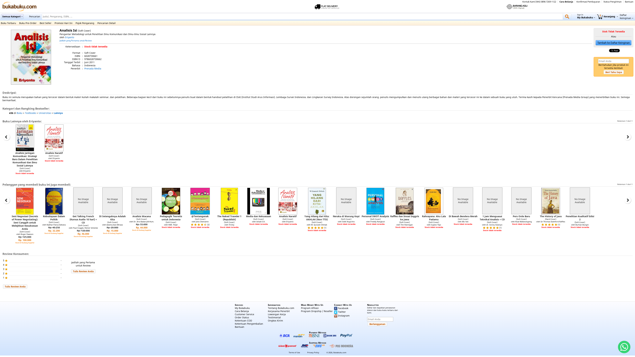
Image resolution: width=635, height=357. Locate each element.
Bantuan (629, 1)
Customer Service (244, 314)
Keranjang (608, 16)
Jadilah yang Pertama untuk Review (76, 40)
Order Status (242, 317)
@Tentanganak (200, 216)
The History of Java (551, 216)
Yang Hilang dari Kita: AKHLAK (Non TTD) (316, 218)
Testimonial (274, 317)
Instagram (344, 315)
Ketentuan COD (243, 320)
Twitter (342, 311)
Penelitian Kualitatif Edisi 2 (580, 218)
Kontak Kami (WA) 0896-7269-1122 (539, 1)
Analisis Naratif (54, 153)
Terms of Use (294, 352)
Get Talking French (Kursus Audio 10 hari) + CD (83, 219)
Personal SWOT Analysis (375, 216)
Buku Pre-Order (28, 23)
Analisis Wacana (141, 216)
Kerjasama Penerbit (279, 311)
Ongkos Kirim (275, 320)
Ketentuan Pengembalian (249, 323)
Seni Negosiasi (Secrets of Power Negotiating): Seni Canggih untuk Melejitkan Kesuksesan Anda (25, 222)
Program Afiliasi (310, 308)
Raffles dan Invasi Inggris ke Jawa (404, 218)
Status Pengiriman (612, 1)
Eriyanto (69, 37)
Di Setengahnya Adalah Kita (112, 218)
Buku (19, 113)
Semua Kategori (11, 16)
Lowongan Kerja (277, 314)
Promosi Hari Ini (63, 23)
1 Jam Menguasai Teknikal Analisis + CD (492, 218)
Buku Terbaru (8, 23)
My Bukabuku (242, 308)
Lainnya (58, 113)
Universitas (45, 113)
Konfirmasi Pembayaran (588, 1)
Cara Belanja (566, 1)
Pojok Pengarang (85, 23)
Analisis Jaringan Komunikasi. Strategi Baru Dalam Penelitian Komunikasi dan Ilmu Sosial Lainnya (25, 159)
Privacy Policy (313, 352)
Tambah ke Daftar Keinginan (613, 42)
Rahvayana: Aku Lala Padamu (434, 218)
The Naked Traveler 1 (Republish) (229, 218)
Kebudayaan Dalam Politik (54, 218)
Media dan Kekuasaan (258, 216)
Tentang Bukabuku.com (281, 308)
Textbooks (30, 113)
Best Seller (45, 23)
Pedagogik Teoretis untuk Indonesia (171, 218)
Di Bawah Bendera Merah (463, 216)
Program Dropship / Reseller (317, 311)
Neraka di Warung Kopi (346, 216)
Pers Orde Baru (521, 216)
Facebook (343, 308)
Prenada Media (92, 68)
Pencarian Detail (106, 23)
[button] (614, 72)
